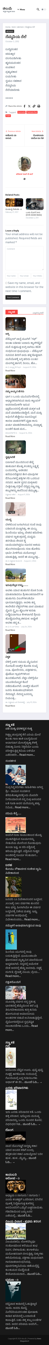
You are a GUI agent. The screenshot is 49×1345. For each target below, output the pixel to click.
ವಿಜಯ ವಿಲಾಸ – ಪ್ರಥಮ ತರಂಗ (23, 1221)
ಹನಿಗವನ (20, 27)
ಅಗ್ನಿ (7, 333)
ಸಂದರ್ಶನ (10, 760)
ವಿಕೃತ (7, 656)
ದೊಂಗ (9, 1130)
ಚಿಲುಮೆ (7, 8)
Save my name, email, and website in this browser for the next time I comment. (24, 287)
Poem (8, 116)
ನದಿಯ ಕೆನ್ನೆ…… (13, 813)
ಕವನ (14, 27)
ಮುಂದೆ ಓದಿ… (33, 1082)
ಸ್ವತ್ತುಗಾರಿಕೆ (10, 456)
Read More (10, 370)
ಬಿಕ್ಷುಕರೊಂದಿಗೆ (13, 982)
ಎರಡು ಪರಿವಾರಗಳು (16, 1088)
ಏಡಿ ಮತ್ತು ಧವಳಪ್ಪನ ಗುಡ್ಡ (18, 728)
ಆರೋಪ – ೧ (12, 1178)
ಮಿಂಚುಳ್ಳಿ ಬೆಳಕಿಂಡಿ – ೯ (13, 209)
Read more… (27, 754)
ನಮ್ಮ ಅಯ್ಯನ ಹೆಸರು (14, 391)
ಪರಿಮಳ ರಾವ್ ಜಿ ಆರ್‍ (24, 174)
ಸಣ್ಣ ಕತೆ (10, 724)
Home (7, 27)
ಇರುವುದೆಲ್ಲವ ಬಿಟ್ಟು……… (16, 584)
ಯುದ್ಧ (8, 519)
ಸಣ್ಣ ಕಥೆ (11, 312)
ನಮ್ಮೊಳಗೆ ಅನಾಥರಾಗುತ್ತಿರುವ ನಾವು (23, 925)
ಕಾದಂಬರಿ (11, 1174)
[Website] (24, 179)
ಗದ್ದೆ (7, 1046)
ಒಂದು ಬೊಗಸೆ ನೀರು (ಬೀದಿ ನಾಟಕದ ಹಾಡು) (34, 213)
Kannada (21, 112)
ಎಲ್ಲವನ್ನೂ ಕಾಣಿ (38, 313)
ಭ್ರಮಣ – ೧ (11, 1279)
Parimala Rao (32, 112)
